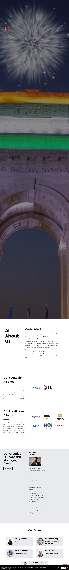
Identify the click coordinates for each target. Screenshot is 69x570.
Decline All (56, 567)
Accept (63, 567)
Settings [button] (50, 567)
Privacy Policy (8, 568)
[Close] (67, 567)
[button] (8, 468)
